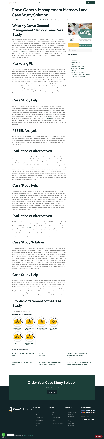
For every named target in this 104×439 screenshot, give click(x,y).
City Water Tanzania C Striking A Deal (23, 353)
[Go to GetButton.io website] (3, 437)
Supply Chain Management (78, 76)
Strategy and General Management (80, 74)
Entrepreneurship (75, 62)
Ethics (72, 64)
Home (13, 20)
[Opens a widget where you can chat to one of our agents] (99, 436)
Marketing (73, 70)
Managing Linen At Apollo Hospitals (22, 362)
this (22, 195)
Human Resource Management (79, 68)
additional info (48, 118)
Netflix (41, 353)
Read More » (14, 355)
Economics (74, 60)
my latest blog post (23, 51)
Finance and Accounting (77, 66)
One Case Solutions (28, 435)
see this (52, 161)
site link (29, 228)
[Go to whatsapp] (3, 435)
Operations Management (77, 72)
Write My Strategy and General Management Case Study (31, 20)
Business (73, 58)
